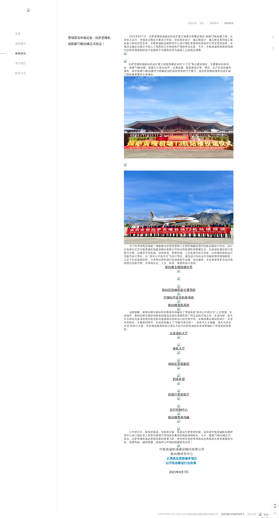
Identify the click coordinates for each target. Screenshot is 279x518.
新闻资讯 (214, 23)
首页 (202, 23)
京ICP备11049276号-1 (232, 514)
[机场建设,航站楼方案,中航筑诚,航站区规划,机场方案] (263, 514)
